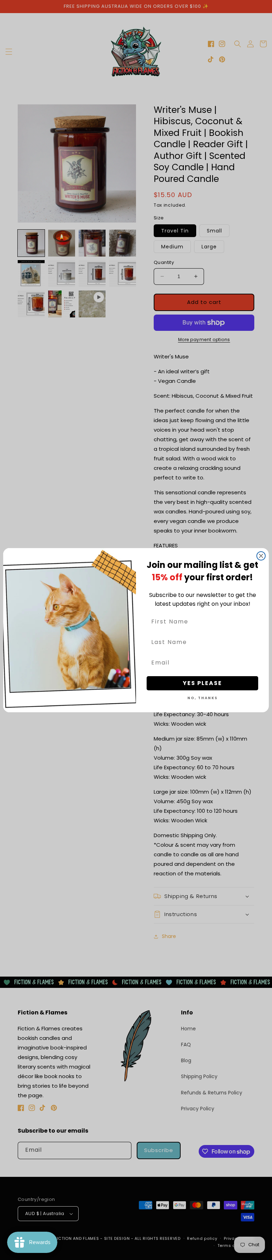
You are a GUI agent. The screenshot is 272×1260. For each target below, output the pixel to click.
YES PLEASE (202, 683)
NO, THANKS (202, 698)
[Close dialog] (261, 556)
